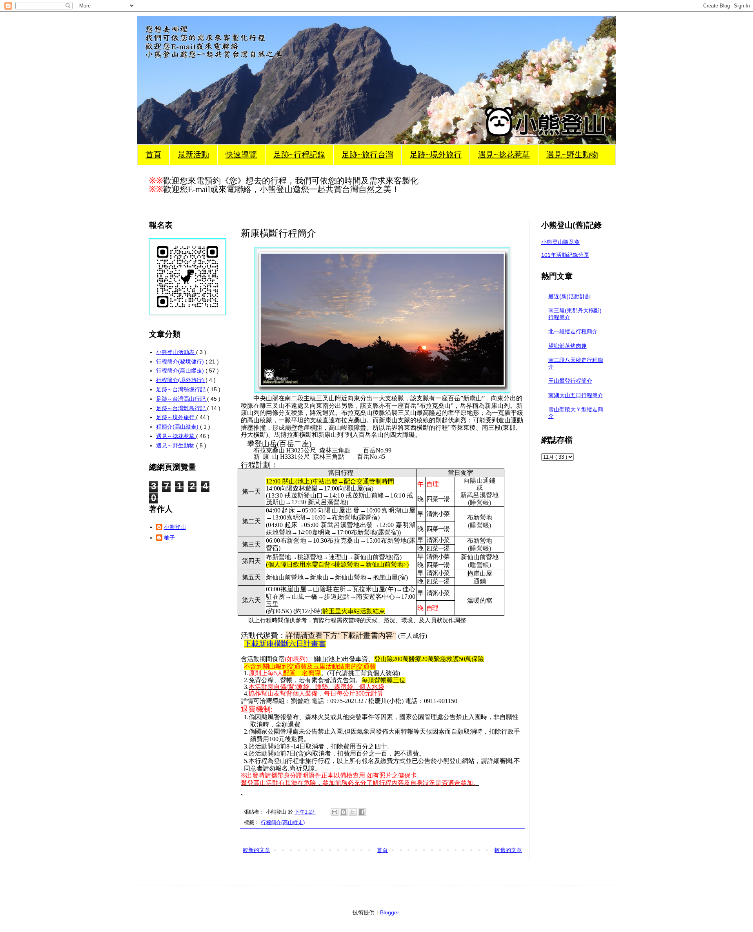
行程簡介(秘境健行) (181, 361)
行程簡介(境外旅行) (181, 380)
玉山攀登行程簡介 (570, 381)
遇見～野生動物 (176, 445)
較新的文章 (256, 850)
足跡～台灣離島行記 (181, 408)
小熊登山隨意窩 (560, 242)
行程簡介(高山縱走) (283, 822)
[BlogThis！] (343, 812)
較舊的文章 (508, 850)
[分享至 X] (352, 812)
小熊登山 (175, 527)
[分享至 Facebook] (362, 812)
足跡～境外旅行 (176, 417)
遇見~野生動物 (572, 154)
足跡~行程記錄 (299, 154)
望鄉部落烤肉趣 (567, 346)
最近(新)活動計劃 (569, 296)
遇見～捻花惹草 (176, 436)
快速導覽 (241, 154)
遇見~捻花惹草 (504, 154)
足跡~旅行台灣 (367, 154)
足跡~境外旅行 (436, 154)
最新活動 (193, 154)
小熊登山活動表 (176, 352)
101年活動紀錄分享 (565, 255)
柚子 (169, 537)
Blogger (389, 912)
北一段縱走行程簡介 (573, 331)
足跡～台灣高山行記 (181, 399)
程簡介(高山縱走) (178, 426)
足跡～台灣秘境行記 (181, 389)
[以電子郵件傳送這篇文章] (334, 812)
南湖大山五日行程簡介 (575, 395)
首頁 (153, 154)
